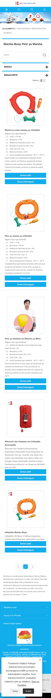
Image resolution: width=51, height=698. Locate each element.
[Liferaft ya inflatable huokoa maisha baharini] (24, 636)
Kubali (28, 691)
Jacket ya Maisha (23, 29)
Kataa (15, 691)
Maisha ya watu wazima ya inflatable (22, 130)
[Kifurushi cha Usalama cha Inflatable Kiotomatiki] (25, 419)
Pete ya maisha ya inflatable (18, 236)
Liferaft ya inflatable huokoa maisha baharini (25, 645)
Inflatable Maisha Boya (16, 532)
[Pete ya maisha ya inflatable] (25, 213)
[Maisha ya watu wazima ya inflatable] (25, 107)
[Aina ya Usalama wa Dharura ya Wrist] (25, 316)
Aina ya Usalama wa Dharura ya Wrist (23, 338)
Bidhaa (12, 29)
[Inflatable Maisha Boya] (25, 510)
